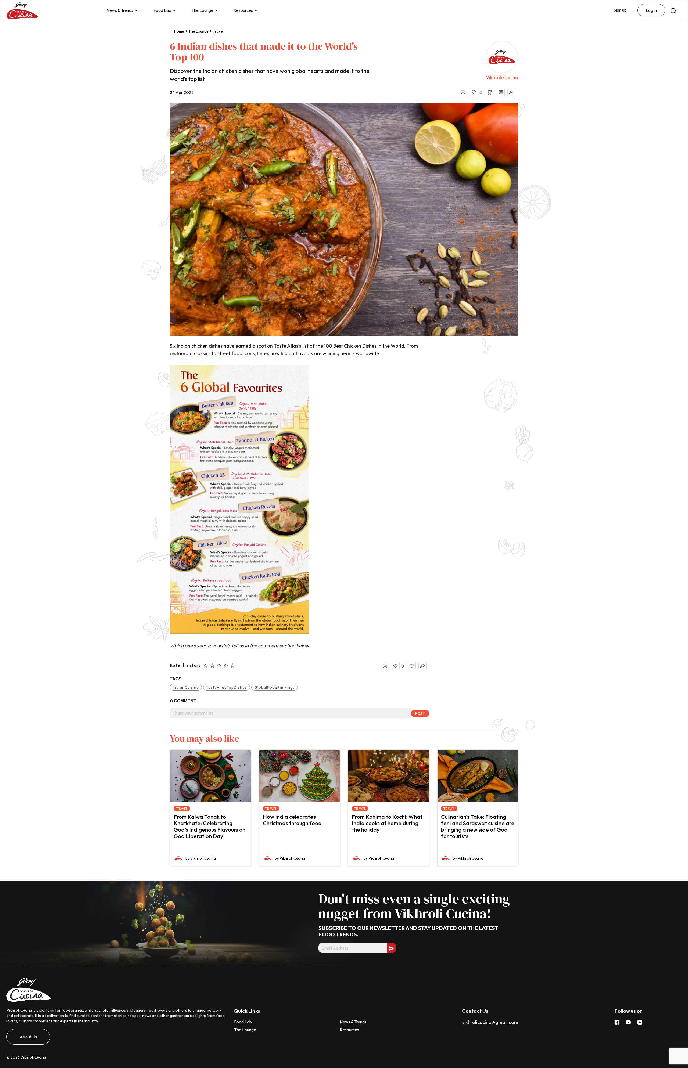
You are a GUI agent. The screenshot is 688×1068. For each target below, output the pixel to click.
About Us (28, 1037)
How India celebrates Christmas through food (292, 820)
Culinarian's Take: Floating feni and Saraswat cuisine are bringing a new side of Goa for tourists (477, 826)
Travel (218, 31)
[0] (474, 92)
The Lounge (202, 10)
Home (179, 31)
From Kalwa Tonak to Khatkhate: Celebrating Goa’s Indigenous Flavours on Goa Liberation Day (209, 826)
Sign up (620, 10)
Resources (243, 10)
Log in (651, 10)
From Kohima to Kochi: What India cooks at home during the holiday (387, 823)
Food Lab (162, 10)
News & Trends (119, 10)
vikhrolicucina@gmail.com (490, 1022)
